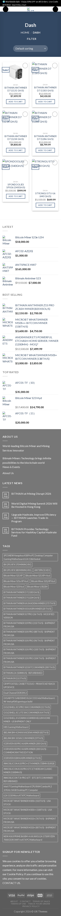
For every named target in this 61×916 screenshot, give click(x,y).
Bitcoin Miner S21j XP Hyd (43, 581)
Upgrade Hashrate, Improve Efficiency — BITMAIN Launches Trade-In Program (33, 518)
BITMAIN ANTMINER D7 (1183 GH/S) (45, 89)
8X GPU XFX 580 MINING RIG (17, 570)
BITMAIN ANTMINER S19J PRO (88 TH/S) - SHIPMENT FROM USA (29, 633)
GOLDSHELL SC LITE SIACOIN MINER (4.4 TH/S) (26, 712)
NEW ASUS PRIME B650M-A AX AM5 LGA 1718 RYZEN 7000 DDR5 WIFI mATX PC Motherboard (29, 838)
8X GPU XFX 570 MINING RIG (17, 564)
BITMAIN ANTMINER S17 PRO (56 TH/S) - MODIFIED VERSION (29, 616)
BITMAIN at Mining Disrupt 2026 (31, 493)
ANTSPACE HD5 (42, 570)
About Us (8, 473)
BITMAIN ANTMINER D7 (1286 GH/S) (45, 138)
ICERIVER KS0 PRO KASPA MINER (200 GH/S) (25, 743)
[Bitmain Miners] (30, 9)
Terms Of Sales (41, 901)
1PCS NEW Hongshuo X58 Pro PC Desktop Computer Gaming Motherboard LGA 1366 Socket (28, 557)
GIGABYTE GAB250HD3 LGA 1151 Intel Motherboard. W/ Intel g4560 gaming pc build (29, 700)
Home (25, 32)
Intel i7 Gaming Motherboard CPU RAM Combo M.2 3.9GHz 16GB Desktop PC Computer (28, 788)
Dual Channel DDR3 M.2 (15, 692)
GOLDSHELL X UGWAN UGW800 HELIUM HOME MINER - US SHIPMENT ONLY (27, 720)
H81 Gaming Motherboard (16, 727)
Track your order (39, 903)
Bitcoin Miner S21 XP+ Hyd (38, 575)
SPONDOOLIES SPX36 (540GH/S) (15, 186)
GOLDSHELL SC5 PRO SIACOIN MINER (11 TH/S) (27, 707)
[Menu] (5, 9)
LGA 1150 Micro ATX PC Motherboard (21, 795)
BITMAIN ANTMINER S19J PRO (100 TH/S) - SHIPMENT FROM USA (30, 651)
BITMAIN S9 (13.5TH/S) (15, 678)
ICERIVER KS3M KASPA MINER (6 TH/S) (22, 758)
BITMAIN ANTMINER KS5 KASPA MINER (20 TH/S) (27, 608)
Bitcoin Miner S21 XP (13, 575)
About (14, 901)
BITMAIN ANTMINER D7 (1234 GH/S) (16, 138)
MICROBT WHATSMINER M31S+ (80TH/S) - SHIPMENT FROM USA (30, 829)
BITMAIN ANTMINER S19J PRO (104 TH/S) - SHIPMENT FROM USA (30, 660)
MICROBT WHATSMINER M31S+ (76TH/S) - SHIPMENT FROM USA (30, 820)
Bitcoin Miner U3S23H (37, 586)
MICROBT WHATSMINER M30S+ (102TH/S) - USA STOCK (27, 803)
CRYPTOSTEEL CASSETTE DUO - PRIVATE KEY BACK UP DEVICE (29, 685)
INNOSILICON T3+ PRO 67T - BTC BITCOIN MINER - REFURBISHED (29, 779)
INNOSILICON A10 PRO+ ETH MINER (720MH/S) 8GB (29, 763)
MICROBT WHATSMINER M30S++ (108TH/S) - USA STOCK (28, 811)
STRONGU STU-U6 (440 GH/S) (45, 195)
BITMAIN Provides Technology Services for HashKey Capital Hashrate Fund (34, 532)
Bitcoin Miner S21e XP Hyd (16, 581)
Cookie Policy (15, 874)
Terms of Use (18, 903)
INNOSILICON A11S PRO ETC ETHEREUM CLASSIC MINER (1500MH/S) (28, 771)
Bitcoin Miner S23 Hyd (14, 586)
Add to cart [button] (16, 101)
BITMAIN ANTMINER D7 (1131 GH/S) (16, 89)
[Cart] (55, 9)
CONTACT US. (12, 883)
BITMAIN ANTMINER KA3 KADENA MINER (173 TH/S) (29, 603)
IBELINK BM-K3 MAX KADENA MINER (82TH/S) (26, 732)
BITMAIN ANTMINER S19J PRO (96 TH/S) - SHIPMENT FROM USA (29, 642)
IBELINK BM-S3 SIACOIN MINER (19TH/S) (23, 738)
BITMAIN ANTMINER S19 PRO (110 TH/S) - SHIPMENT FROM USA (29, 625)
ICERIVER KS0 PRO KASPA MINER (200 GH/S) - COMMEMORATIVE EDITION (25, 751)
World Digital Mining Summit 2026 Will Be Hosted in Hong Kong (34, 505)
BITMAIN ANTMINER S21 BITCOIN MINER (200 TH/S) (29, 667)
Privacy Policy (31, 906)
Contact (25, 901)
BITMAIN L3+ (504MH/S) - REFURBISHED (23, 673)
